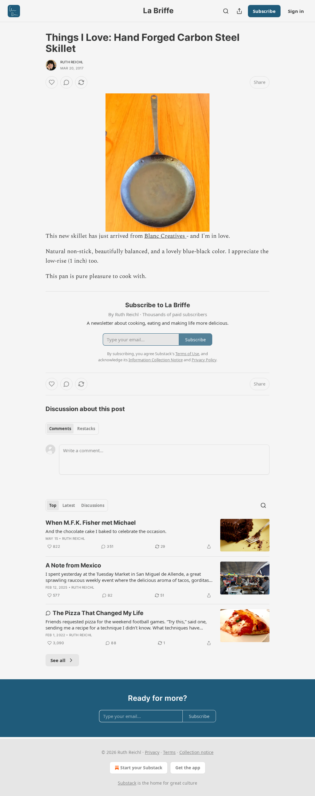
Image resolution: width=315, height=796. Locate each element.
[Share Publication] (239, 11)
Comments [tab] (60, 428)
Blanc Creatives (165, 236)
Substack (127, 783)
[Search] (226, 11)
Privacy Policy (204, 360)
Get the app (187, 768)
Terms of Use (187, 353)
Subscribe (264, 11)
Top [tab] (52, 505)
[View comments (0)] (66, 82)
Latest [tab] (68, 505)
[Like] (52, 82)
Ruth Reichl (71, 62)
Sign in (296, 11)
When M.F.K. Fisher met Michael (91, 522)
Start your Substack (141, 768)
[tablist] (72, 428)
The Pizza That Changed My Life (98, 613)
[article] (157, 535)
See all (58, 660)
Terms (169, 752)
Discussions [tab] (92, 505)
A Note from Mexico (73, 565)
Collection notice (196, 752)
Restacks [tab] (86, 428)
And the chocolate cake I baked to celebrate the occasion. (106, 531)
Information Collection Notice (156, 360)
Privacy (152, 752)
